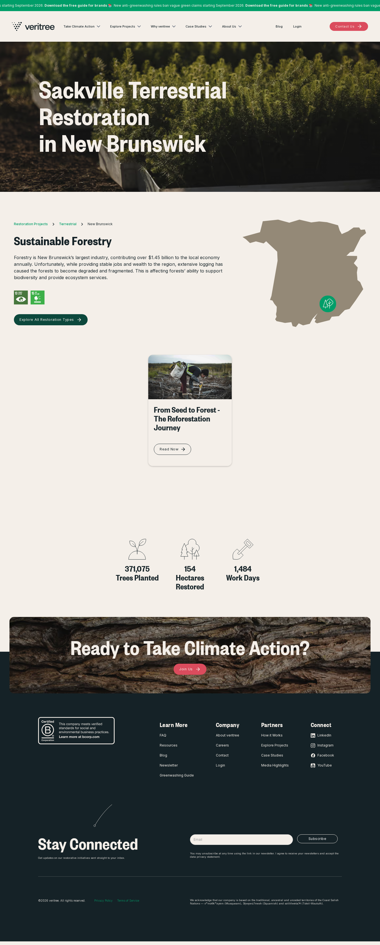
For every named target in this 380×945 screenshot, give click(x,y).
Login (220, 765)
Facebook (325, 755)
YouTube (324, 765)
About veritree (227, 735)
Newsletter (169, 765)
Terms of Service (128, 900)
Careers (222, 745)
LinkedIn (324, 735)
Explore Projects (274, 745)
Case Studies (272, 755)
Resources (168, 745)
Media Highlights (275, 765)
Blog (163, 755)
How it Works (272, 735)
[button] (82, 26)
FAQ (163, 735)
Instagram (325, 745)
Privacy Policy (103, 900)
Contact (222, 755)
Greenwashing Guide (177, 775)
